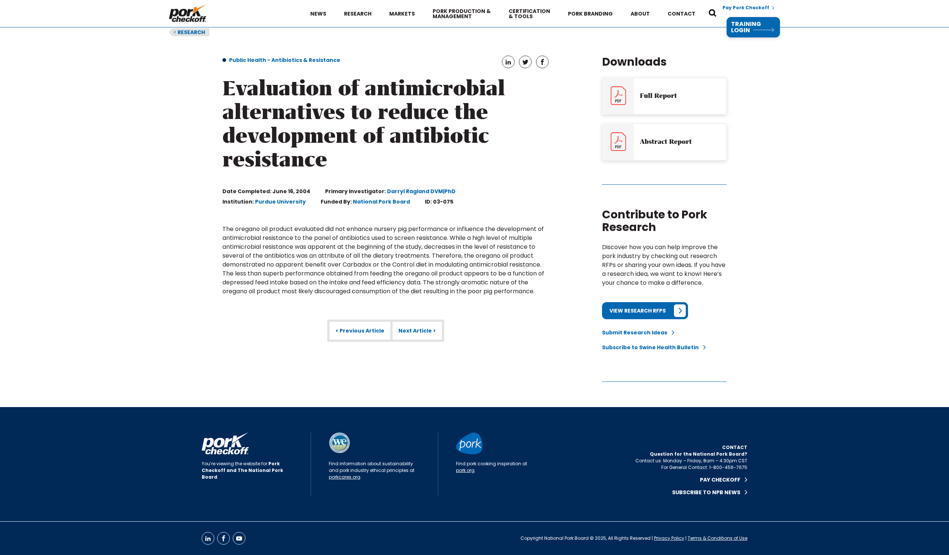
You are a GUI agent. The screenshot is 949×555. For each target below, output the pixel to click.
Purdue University (280, 201)
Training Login (746, 27)
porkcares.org (344, 477)
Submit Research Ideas (637, 332)
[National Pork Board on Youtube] (239, 538)
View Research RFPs (637, 310)
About (640, 13)
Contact (681, 13)
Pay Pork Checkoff (746, 8)
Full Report (658, 96)
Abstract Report (666, 142)
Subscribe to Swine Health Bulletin (652, 347)
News (318, 13)
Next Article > (417, 330)
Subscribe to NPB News (708, 492)
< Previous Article (359, 330)
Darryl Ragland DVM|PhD (421, 191)
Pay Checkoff (722, 479)
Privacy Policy (669, 538)
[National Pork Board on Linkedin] (208, 538)
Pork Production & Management (462, 13)
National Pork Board (381, 201)
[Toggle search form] (712, 14)
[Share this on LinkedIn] (508, 62)
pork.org (465, 470)
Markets (402, 13)
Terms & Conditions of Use (717, 538)
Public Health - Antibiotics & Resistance (284, 60)
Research (357, 13)
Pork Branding (590, 13)
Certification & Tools (529, 13)
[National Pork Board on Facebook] (223, 538)
